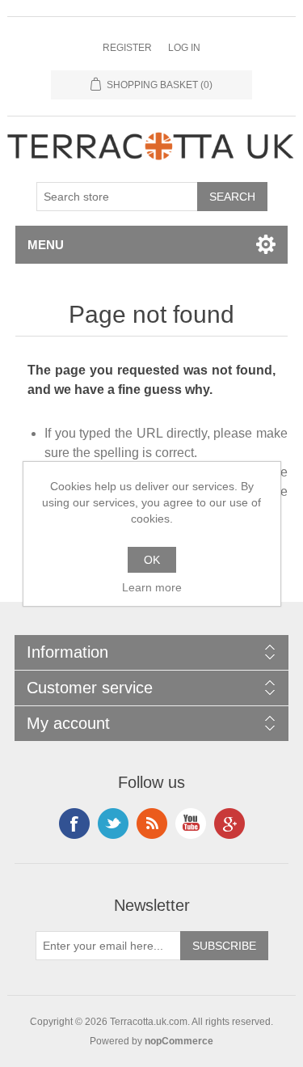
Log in (184, 47)
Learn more (152, 587)
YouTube (190, 823)
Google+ (229, 823)
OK (152, 559)
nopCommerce (179, 1041)
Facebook (74, 823)
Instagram (113, 823)
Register (127, 47)
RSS (152, 823)
